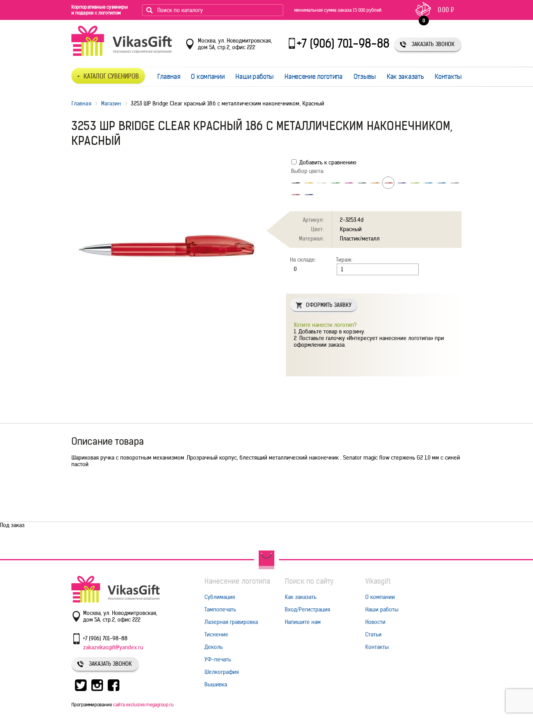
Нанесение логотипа (313, 76)
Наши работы (254, 76)
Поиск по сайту (309, 581)
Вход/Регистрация (307, 609)
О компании (207, 76)
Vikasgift (378, 581)
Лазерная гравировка (231, 621)
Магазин (111, 103)
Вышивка (215, 684)
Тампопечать (220, 609)
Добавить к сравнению (327, 162)
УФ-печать (217, 659)
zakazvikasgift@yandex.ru (113, 647)
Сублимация (219, 596)
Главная (168, 76)
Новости (375, 621)
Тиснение (216, 634)
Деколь (213, 646)
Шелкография (221, 671)
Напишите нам (303, 621)
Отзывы (365, 76)
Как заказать (405, 76)
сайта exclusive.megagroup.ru (143, 704)
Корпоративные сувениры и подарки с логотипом (99, 10)
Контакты (448, 76)
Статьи (373, 634)
